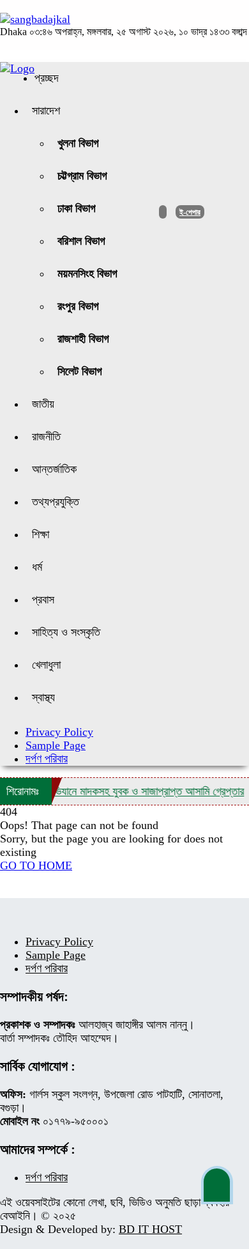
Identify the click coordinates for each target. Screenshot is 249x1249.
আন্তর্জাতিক (54, 469)
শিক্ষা (40, 534)
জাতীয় (43, 404)
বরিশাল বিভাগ (81, 241)
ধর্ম (37, 567)
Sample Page (56, 745)
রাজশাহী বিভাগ (83, 338)
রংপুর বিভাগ (78, 306)
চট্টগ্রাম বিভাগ (82, 175)
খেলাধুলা (46, 664)
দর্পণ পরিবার (47, 758)
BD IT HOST (150, 1229)
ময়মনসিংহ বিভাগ (87, 273)
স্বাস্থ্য (43, 697)
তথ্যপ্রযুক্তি (55, 501)
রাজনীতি (46, 436)
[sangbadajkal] (35, 19)
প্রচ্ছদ (46, 78)
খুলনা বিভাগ (78, 143)
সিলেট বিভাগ (79, 371)
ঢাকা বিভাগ (76, 208)
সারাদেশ (46, 110)
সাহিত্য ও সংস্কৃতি (66, 632)
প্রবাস (43, 599)
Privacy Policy (59, 731)
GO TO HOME (36, 865)
